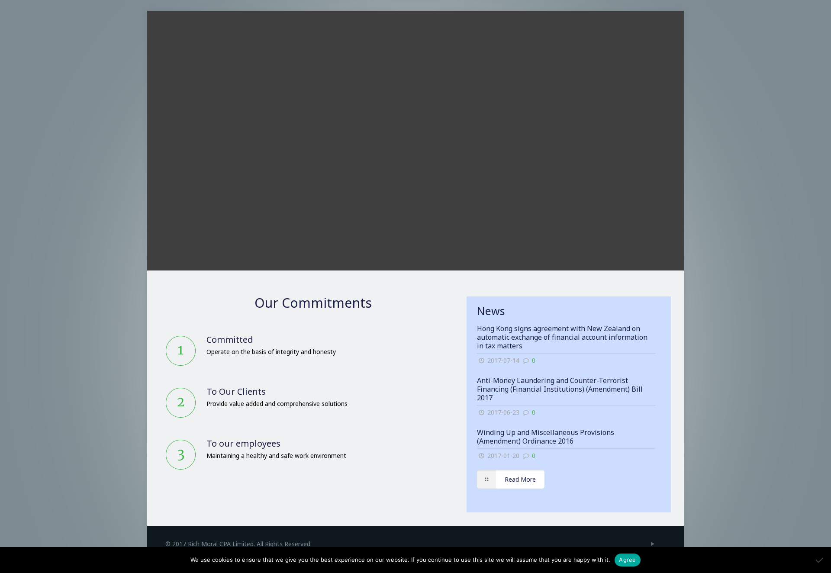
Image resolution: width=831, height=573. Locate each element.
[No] (820, 560)
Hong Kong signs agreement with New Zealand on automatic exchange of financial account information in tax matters (562, 337)
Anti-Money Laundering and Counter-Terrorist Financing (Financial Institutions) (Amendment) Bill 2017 (560, 389)
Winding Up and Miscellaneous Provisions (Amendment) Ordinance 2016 (545, 437)
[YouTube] (652, 543)
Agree (627, 559)
